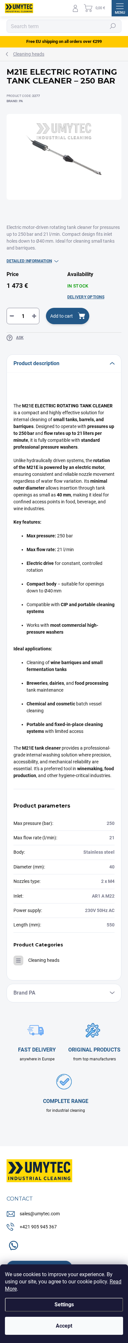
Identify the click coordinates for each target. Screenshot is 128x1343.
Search (113, 26)
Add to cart (61, 316)
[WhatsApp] (12, 1244)
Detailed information (29, 261)
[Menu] (120, 8)
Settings (64, 1304)
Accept (64, 1326)
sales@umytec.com (40, 1213)
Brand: (15, 101)
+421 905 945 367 (38, 1226)
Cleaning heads (43, 960)
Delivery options (85, 297)
